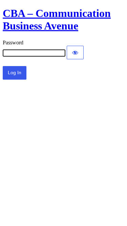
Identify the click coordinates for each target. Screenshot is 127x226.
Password (13, 42)
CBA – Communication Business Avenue (57, 19)
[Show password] (75, 52)
